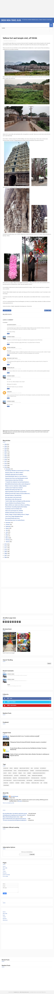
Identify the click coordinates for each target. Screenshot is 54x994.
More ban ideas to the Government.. (13, 497)
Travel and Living (7, 310)
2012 (5, 546)
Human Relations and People (39, 773)
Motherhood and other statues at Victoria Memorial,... (18, 493)
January (7, 541)
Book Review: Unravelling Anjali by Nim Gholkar (16, 506)
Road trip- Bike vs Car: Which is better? (14, 472)
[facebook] (37, 29)
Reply (8, 333)
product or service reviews (19, 780)
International (23, 775)
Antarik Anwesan (11, 347)
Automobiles (43, 768)
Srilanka (17, 782)
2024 (5, 448)
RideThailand (29, 780)
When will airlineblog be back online (11, 816)
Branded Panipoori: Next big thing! (13, 495)
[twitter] (40, 29)
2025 (5, 446)
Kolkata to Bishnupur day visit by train (14, 512)
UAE (41, 782)
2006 (5, 557)
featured (15, 773)
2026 (5, 444)
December (8, 469)
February (8, 539)
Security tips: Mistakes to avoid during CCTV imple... (17, 470)
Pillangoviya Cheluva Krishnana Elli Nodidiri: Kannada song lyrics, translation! (28, 742)
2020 (5, 455)
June (7, 532)
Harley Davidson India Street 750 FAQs (14, 480)
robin (8, 684)
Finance (20, 773)
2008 (5, 553)
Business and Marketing (23, 770)
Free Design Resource (24, 992)
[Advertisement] (9, 8)
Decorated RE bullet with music (12, 518)
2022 (5, 452)
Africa (11, 768)
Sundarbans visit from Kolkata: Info (13, 508)
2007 (5, 555)
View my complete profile (8, 802)
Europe (5, 773)
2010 (5, 549)
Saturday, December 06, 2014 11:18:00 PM (14, 348)
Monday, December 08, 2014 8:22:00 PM (14, 402)
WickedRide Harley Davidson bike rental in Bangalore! (17, 484)
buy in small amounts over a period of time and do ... (15, 818)
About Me (5, 868)
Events (9, 773)
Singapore (6, 782)
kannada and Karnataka (37, 775)
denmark (32, 770)
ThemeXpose (16, 992)
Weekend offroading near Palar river (13, 489)
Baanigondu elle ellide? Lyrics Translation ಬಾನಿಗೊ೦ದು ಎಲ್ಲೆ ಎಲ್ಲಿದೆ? (24, 736)
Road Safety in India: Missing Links (13, 499)
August (7, 528)
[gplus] (43, 29)
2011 (5, 547)
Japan (29, 775)
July (7, 530)
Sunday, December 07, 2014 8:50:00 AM (14, 359)
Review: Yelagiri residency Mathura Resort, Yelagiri (17, 514)
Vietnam (45, 782)
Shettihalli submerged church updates (14, 474)
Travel (4, 871)
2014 (5, 467)
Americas (16, 768)
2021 (5, 454)
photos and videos (8, 780)
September (8, 526)
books (15, 770)
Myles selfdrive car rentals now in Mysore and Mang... (17, 505)
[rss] (47, 29)
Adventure (6, 768)
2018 (5, 459)
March (7, 537)
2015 (5, 465)
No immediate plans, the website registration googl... (15, 813)
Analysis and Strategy (24, 768)
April (7, 536)
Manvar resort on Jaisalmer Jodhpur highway (15, 485)
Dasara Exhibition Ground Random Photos (15, 503)
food (24, 773)
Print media (5, 876)
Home (3, 28)
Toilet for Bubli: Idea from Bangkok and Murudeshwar (17, 501)
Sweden (22, 782)
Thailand (28, 782)
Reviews (5, 873)
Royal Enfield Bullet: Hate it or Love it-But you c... (16, 476)
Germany (29, 773)
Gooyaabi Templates (41, 992)
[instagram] (45, 29)
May (7, 534)
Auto (4, 869)
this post (20, 801)
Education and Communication (42, 770)
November (8, 522)
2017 (5, 461)
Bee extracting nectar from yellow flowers (15, 520)
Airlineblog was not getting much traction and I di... (15, 815)
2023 (5, 450)
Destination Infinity (11, 324)
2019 (5, 457)
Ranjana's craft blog (12, 358)
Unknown (9, 391)
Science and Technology (39, 780)
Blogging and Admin (8, 770)
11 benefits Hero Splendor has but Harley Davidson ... (17, 482)
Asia (32, 768)
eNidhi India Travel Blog (11, 20)
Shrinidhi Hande (11, 336)
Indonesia (16, 775)
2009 (5, 551)
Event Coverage (6, 874)
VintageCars (6, 785)
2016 (5, 463)
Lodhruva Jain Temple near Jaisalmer (14, 487)
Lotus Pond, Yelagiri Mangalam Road (14, 516)
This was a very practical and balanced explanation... (15, 820)
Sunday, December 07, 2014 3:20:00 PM (13, 377)
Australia (36, 768)
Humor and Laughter (8, 775)
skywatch (12, 782)
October (8, 524)
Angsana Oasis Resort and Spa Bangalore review (16, 478)
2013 (5, 544)
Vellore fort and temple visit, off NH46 (14, 510)
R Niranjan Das (10, 367)
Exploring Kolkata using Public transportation (16, 491)
